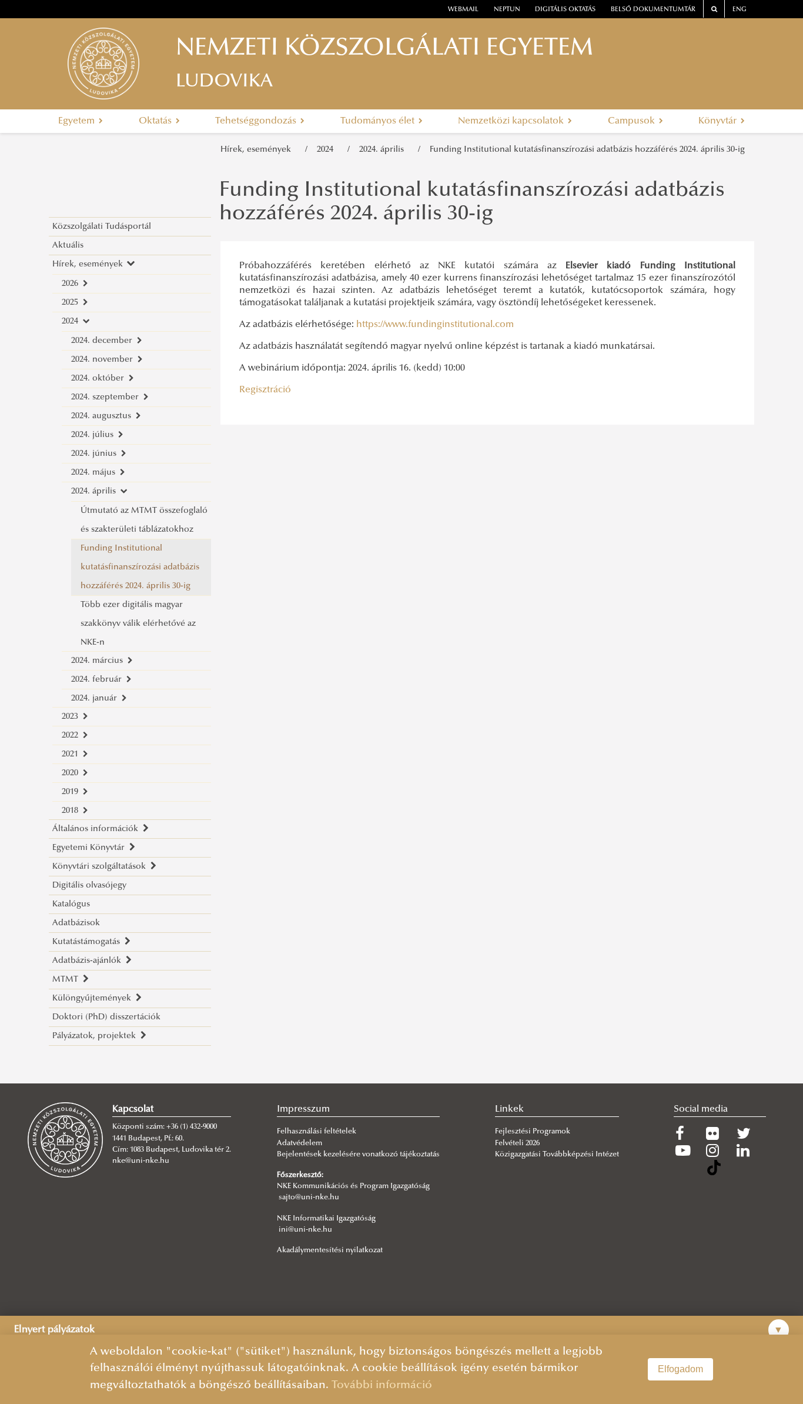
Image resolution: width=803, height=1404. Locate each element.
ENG (739, 9)
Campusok (632, 121)
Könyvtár (718, 121)
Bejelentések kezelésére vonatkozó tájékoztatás (358, 1154)
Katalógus (71, 904)
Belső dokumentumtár (653, 9)
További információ (382, 1385)
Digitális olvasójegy (89, 885)
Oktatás (156, 121)
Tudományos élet (378, 121)
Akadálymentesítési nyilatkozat (330, 1250)
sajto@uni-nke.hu (309, 1197)
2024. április (384, 149)
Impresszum (303, 1109)
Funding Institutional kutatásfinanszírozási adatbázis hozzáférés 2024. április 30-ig (587, 149)
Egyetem (77, 121)
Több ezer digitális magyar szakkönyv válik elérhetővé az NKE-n (138, 624)
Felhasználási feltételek (316, 1131)
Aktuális (67, 245)
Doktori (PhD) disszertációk (106, 1017)
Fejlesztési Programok (532, 1131)
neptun (507, 9)
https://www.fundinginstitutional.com (435, 324)
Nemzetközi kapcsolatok (512, 121)
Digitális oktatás (565, 9)
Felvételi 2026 (517, 1143)
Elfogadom (680, 1369)
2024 (327, 149)
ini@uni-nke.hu (305, 1229)
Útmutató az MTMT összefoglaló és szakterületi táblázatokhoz (144, 520)
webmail (463, 9)
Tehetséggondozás (257, 121)
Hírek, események (258, 149)
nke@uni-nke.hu (140, 1161)
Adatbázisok (76, 923)
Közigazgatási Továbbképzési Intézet (557, 1154)
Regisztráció (265, 390)
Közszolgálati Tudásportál (101, 226)
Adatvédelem (299, 1143)
